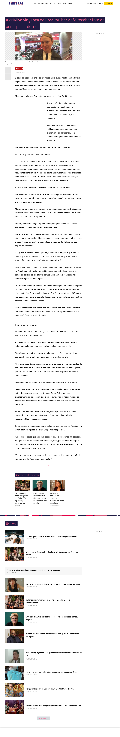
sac (88, 3)
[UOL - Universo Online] (24, 3)
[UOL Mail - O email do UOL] (93, 3)
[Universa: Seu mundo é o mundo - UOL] (16, 3)
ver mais (42, 718)
